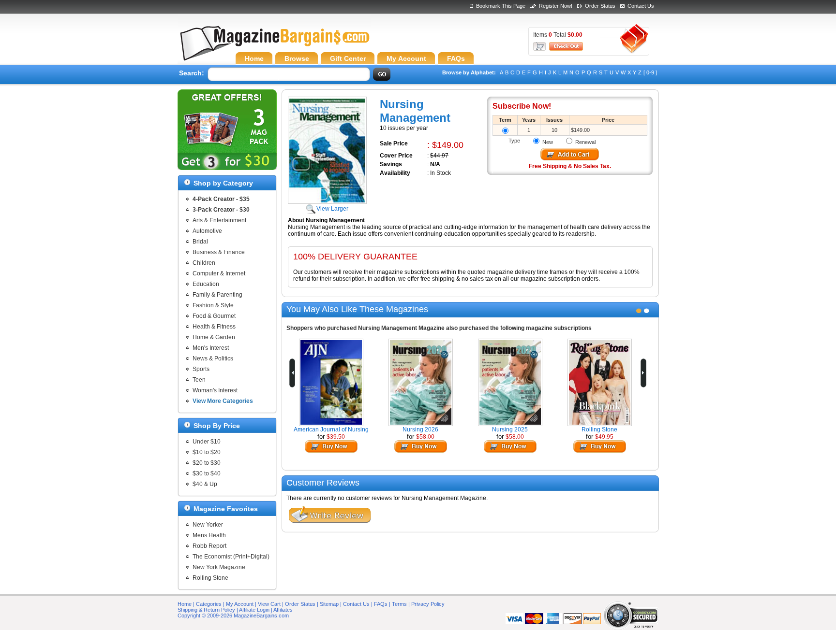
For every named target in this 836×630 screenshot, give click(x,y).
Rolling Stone (210, 577)
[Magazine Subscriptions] (274, 46)
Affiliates (283, 610)
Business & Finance (219, 252)
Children (204, 262)
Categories (209, 604)
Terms (399, 604)
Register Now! (555, 6)
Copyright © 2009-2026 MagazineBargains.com (233, 615)
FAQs (381, 604)
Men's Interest (211, 347)
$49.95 (604, 436)
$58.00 (425, 436)
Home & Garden (214, 337)
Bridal (200, 241)
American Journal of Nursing (331, 429)
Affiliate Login (254, 610)
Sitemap (329, 604)
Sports (201, 369)
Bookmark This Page (500, 6)
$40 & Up (205, 484)
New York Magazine (219, 567)
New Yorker (208, 524)
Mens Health (209, 535)
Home (185, 604)
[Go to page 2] (646, 310)
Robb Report (209, 546)
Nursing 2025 (510, 429)
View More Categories (223, 401)
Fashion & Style (213, 305)
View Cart (269, 604)
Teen (199, 379)
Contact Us (640, 6)
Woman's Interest (215, 390)
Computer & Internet (219, 273)
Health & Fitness (214, 326)
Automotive (207, 231)
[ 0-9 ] (650, 72)
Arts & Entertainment (219, 220)
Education (206, 284)
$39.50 (336, 436)
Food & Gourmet (214, 316)
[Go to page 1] (639, 310)
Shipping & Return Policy (206, 610)
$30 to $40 (207, 473)
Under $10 (207, 441)
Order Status (600, 6)
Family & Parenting (217, 294)
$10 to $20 (207, 452)
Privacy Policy (428, 604)
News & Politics (213, 358)
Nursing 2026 (420, 429)
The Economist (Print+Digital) (231, 556)
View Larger (332, 208)
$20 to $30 (207, 462)
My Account (240, 604)
